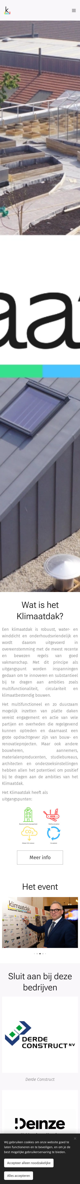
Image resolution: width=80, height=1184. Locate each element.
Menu (74, 10)
